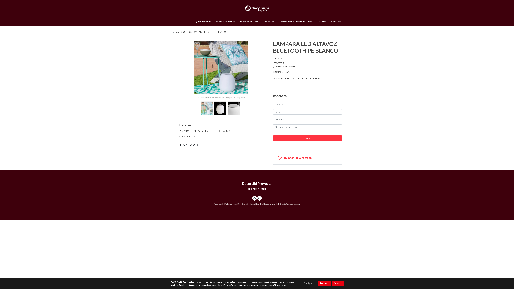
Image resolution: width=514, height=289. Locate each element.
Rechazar (324, 283)
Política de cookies (232, 204)
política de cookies (279, 285)
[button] (268, 21)
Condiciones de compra (290, 204)
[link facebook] (254, 198)
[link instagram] (259, 198)
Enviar (307, 138)
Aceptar (338, 283)
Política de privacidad (269, 204)
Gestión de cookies (250, 204)
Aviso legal (218, 204)
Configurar (309, 283)
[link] (257, 9)
